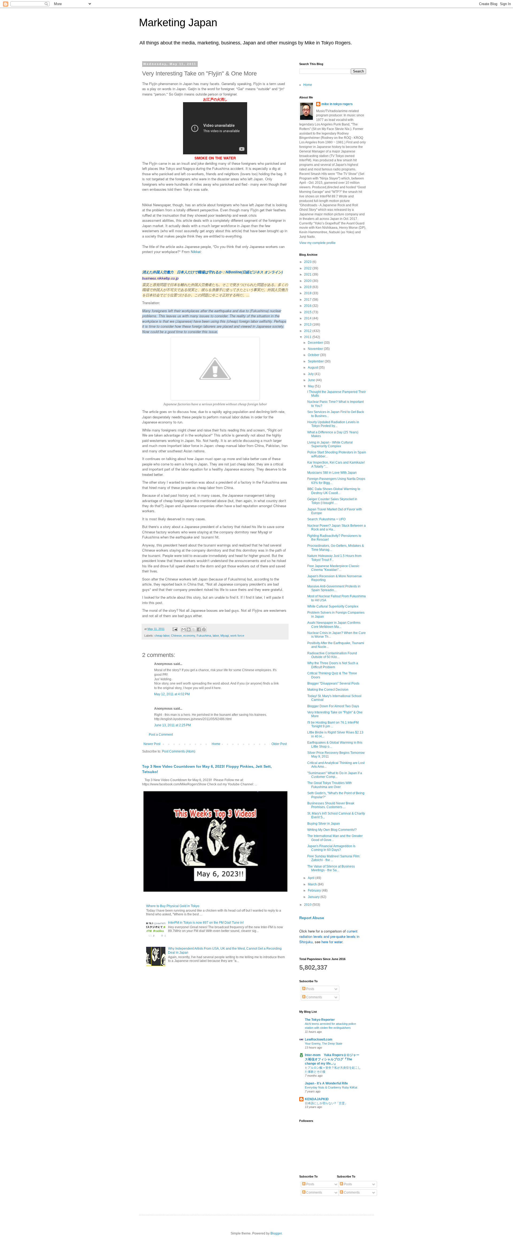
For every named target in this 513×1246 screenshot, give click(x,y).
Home (216, 744)
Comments (313, 997)
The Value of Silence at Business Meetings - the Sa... (331, 868)
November (316, 349)
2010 (308, 905)
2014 (308, 318)
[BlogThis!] (188, 629)
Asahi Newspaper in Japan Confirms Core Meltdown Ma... (333, 624)
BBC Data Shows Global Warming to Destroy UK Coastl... (333, 491)
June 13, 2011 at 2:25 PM (172, 725)
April (311, 878)
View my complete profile (317, 243)
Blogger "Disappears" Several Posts (333, 683)
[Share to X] (193, 629)
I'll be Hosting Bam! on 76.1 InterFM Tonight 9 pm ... (333, 724)
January (314, 897)
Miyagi (224, 635)
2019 (308, 287)
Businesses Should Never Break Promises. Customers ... (330, 805)
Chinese (176, 635)
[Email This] (183, 629)
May (311, 386)
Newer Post (151, 744)
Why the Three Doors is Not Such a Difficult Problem (332, 665)
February (315, 890)
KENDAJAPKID (317, 1099)
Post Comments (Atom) (178, 751)
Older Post (279, 744)
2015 (308, 312)
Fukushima (204, 635)
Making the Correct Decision (327, 689)
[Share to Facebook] (198, 629)
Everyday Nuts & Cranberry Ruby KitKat (331, 1087)
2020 (308, 281)
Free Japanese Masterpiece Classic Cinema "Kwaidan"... (333, 568)
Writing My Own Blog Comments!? (332, 830)
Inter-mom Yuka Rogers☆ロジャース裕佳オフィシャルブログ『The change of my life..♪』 (332, 1059)
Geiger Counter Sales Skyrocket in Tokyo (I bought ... (332, 501)
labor (216, 635)
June (312, 380)
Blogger (276, 1233)
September (316, 361)
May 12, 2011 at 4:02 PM (172, 694)
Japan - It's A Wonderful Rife (326, 1083)
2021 (308, 274)
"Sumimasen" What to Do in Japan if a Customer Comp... (334, 775)
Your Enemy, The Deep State (323, 1043)
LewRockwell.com (318, 1039)
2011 (308, 337)
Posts (309, 989)
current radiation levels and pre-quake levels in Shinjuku (329, 936)
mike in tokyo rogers (337, 104)
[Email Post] (174, 628)
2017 (308, 299)
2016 (308, 306)
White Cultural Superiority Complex (332, 606)
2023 (308, 262)
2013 (308, 324)
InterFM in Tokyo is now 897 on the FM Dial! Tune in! (206, 922)
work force (237, 635)
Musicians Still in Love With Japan (332, 473)
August (313, 367)
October (314, 355)
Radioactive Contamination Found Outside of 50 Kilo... (332, 655)
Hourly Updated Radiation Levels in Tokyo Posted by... (333, 424)
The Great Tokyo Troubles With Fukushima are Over (329, 785)
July (311, 374)
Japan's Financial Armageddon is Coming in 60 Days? (331, 848)
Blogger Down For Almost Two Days (333, 706)
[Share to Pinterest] (204, 629)
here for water (331, 941)
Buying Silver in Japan (323, 823)
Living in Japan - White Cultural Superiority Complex (330, 444)
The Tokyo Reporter (320, 1020)
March (313, 884)
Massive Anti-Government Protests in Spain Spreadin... (333, 588)
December (316, 343)
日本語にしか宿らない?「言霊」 (326, 1103)
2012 (308, 331)
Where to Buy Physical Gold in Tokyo (172, 906)
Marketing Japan (178, 22)
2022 (308, 268)
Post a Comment (161, 734)
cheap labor (161, 635)
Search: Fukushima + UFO (326, 519)
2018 (308, 293)
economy (189, 635)
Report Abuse (311, 918)
